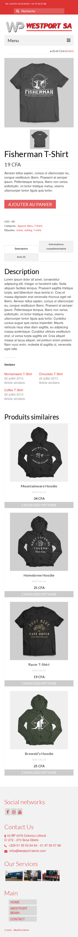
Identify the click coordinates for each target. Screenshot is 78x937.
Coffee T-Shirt (13, 390)
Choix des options (39, 505)
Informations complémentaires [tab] (56, 246)
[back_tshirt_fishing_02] (39, 138)
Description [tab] (21, 248)
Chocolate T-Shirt (51, 374)
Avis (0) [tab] (21, 256)
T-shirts (37, 230)
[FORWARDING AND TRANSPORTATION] (50, 875)
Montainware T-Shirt (18, 374)
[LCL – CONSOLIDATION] (32, 875)
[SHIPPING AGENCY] (13, 875)
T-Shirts (38, 225)
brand (20, 230)
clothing (28, 230)
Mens (70, 51)
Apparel (22, 225)
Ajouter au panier (30, 204)
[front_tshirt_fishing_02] (39, 92)
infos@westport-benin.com (27, 850)
